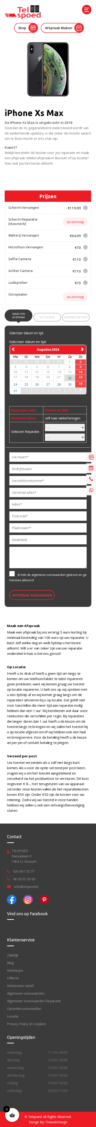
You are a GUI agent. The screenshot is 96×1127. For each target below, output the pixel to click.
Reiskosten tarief (20, 985)
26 (37, 384)
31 (15, 391)
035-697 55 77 (23, 871)
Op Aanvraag (75, 222)
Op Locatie (47, 317)
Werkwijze (15, 970)
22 (70, 378)
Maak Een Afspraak (18, 315)
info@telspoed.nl (26, 886)
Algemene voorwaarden (26, 993)
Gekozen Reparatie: (25, 431)
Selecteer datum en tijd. (26, 333)
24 (15, 384)
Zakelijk (12, 955)
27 (48, 384)
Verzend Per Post (76, 317)
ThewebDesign (56, 1122)
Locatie (12, 1016)
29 (70, 384)
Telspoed (35, 1117)
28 (59, 384)
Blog (10, 962)
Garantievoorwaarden (24, 1008)
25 (26, 384)
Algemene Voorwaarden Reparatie (34, 1001)
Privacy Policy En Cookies (26, 1023)
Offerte (13, 978)
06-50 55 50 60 (24, 879)
